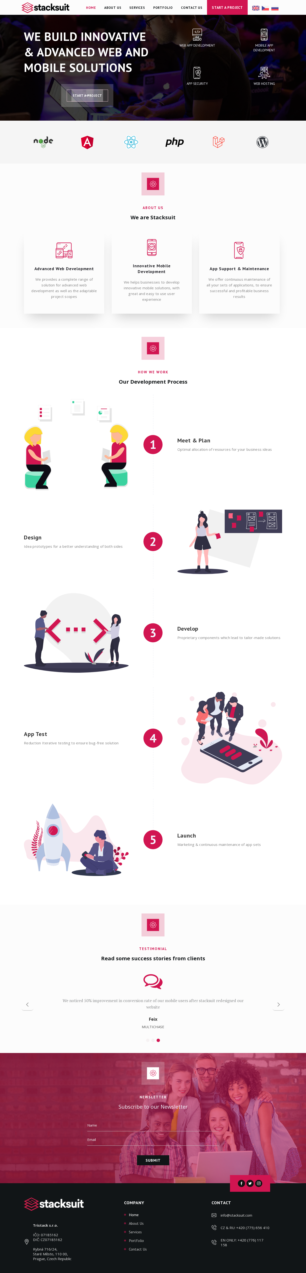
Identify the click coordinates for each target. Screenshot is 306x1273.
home (134, 1214)
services (135, 1232)
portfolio (136, 1240)
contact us (138, 1249)
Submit (153, 1160)
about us (136, 1223)
